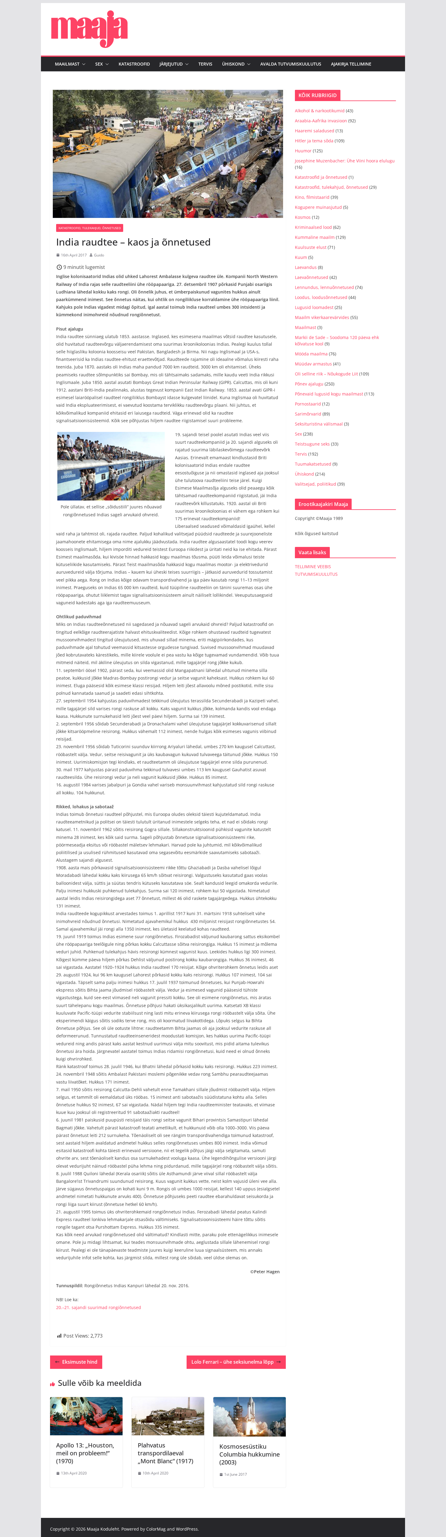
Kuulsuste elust (310, 247)
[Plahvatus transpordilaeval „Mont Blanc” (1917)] (168, 1401)
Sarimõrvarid (308, 414)
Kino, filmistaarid (312, 197)
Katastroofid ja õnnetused (321, 177)
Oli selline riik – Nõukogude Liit (326, 374)
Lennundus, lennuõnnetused (324, 287)
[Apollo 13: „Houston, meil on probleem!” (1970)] (86, 1401)
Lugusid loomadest (314, 307)
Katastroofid (134, 64)
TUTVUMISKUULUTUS (316, 574)
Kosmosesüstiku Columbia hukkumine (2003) (249, 1454)
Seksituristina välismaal (319, 424)
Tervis (205, 64)
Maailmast (67, 64)
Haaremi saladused (314, 131)
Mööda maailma (311, 354)
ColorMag (156, 1529)
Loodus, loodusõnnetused (321, 297)
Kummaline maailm (315, 237)
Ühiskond (233, 64)
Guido (99, 255)
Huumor (303, 151)
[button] (82, 64)
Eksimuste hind (79, 1362)
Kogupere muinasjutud (318, 207)
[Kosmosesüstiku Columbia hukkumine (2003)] (249, 1401)
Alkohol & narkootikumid (320, 111)
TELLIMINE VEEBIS (313, 566)
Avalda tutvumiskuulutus (290, 64)
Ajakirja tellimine (351, 64)
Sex (99, 64)
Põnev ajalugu (309, 384)
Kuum (301, 257)
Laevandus (306, 267)
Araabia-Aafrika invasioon (321, 121)
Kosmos (303, 217)
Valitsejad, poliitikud (315, 484)
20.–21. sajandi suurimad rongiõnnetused (98, 1307)
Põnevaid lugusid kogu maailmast (329, 394)
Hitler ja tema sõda (314, 141)
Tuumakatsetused (313, 464)
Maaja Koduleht (103, 1529)
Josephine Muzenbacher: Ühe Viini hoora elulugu (345, 161)
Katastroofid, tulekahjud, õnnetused (90, 228)
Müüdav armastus (313, 364)
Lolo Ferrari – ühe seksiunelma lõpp (232, 1362)
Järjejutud (171, 64)
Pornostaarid (308, 404)
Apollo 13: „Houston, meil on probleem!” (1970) (85, 1453)
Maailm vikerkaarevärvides (322, 317)
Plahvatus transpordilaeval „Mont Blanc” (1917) (165, 1453)
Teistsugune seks (312, 444)
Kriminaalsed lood (313, 227)
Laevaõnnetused (311, 277)
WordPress (187, 1529)
